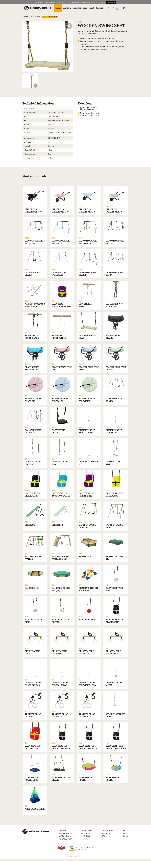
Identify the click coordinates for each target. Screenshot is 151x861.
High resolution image (87, 109)
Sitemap (126, 836)
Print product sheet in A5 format (89, 115)
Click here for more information (95, 2)
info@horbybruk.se (65, 836)
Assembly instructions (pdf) (88, 107)
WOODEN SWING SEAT (50, 17)
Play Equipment (35, 17)
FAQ (103, 836)
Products (26, 17)
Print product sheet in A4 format (89, 113)
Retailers (99, 8)
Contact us (106, 833)
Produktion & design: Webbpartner (75, 857)
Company (67, 8)
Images (125, 833)
